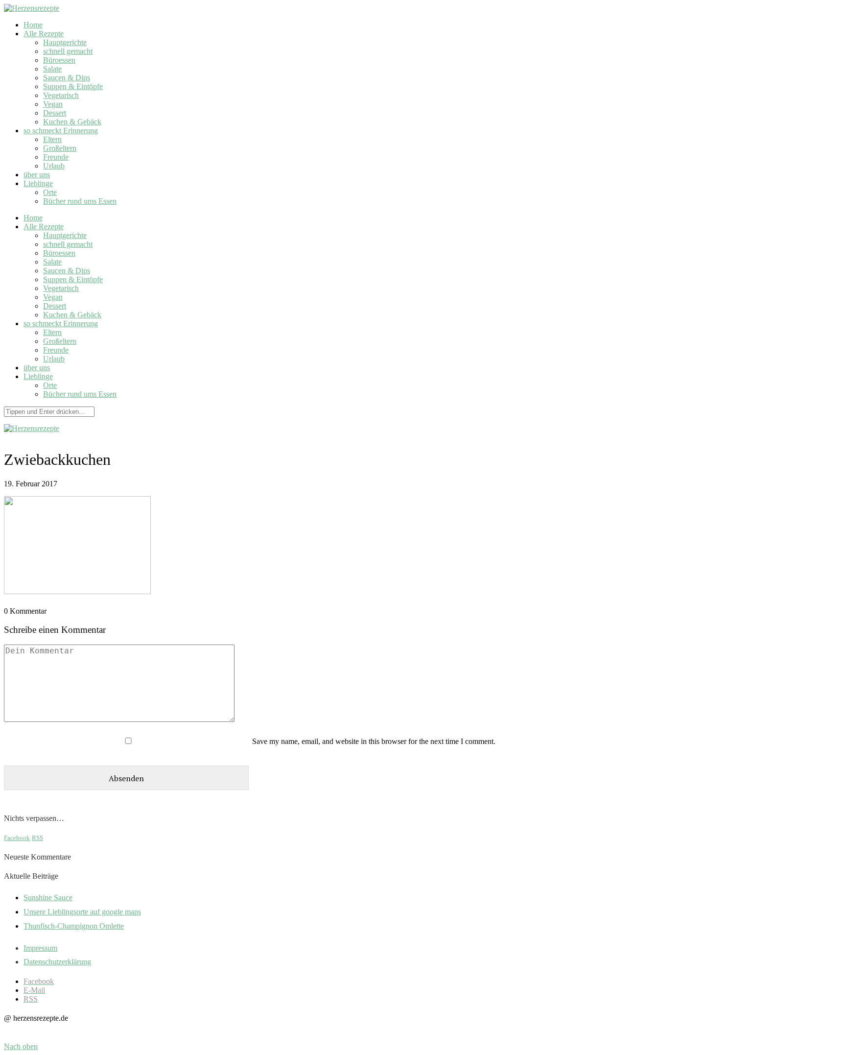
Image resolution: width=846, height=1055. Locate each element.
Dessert (54, 113)
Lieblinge (38, 183)
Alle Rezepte (44, 33)
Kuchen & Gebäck (72, 122)
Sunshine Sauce (48, 897)
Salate (52, 69)
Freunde (56, 157)
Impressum (40, 948)
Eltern (52, 139)
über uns (37, 174)
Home (33, 25)
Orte (50, 192)
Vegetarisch (61, 95)
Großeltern (59, 148)
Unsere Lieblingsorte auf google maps (82, 912)
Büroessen (59, 60)
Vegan (53, 104)
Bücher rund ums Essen (80, 201)
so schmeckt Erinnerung (61, 130)
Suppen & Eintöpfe (73, 86)
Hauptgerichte (65, 42)
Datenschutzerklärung (57, 962)
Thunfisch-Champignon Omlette (74, 926)
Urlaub (54, 166)
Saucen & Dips (66, 77)
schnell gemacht (68, 51)
